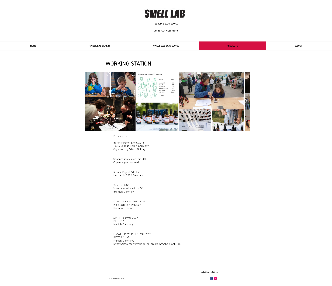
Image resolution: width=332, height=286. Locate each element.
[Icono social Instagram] (215, 278)
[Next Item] (245, 101)
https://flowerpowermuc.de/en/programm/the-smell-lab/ (147, 244)
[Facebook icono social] (211, 278)
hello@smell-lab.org (209, 272)
